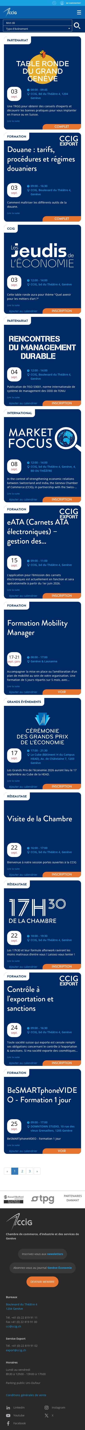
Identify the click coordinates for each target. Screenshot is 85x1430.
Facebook (19, 1423)
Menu (79, 12)
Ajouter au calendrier (23, 311)
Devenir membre (42, 1282)
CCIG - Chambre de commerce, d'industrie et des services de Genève (10, 13)
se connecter (73, 3)
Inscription (62, 311)
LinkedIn (19, 1407)
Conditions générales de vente (26, 1395)
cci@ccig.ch (13, 1326)
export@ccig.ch (16, 1350)
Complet (62, 126)
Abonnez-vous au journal (42, 1268)
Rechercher (54, 3)
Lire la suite (13, 121)
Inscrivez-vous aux (42, 1254)
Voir (62, 692)
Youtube (19, 1415)
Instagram (58, 1407)
